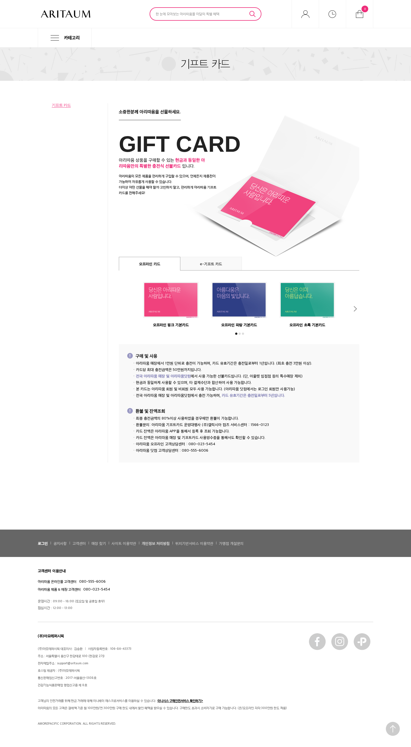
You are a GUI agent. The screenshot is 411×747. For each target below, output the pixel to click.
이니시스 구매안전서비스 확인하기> (180, 700)
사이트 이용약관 (124, 543)
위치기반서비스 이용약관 (194, 543)
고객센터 (79, 543)
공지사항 (60, 543)
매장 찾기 (98, 543)
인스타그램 (339, 641)
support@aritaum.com (72, 663)
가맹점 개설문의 (231, 543)
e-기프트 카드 (211, 263)
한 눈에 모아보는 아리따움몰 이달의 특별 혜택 (187, 13)
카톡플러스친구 (362, 641)
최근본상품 (332, 14)
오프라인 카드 (149, 263)
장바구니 (365, 9)
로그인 (43, 543)
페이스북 (317, 641)
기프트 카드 (61, 105)
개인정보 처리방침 (156, 543)
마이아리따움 (305, 14)
